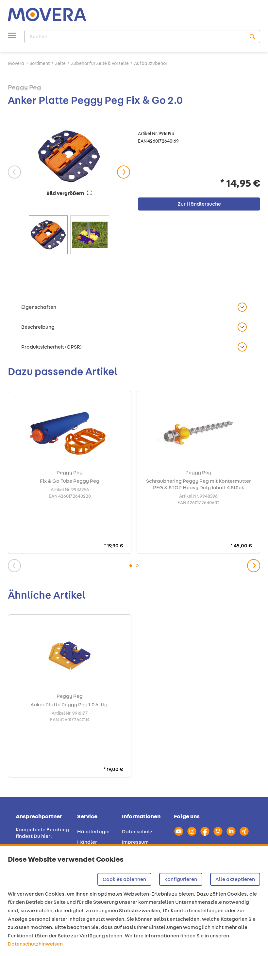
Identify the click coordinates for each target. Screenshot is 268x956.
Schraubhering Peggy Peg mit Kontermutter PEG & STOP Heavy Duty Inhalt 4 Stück (198, 484)
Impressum (135, 841)
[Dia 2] (137, 565)
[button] (134, 307)
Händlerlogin (93, 831)
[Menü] (12, 36)
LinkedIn (231, 831)
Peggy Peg (24, 87)
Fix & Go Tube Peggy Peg (69, 481)
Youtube (179, 831)
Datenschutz (137, 831)
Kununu (218, 831)
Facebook (205, 831)
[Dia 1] (130, 565)
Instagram (192, 831)
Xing (244, 831)
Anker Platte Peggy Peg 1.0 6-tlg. (69, 704)
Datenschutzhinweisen (35, 943)
